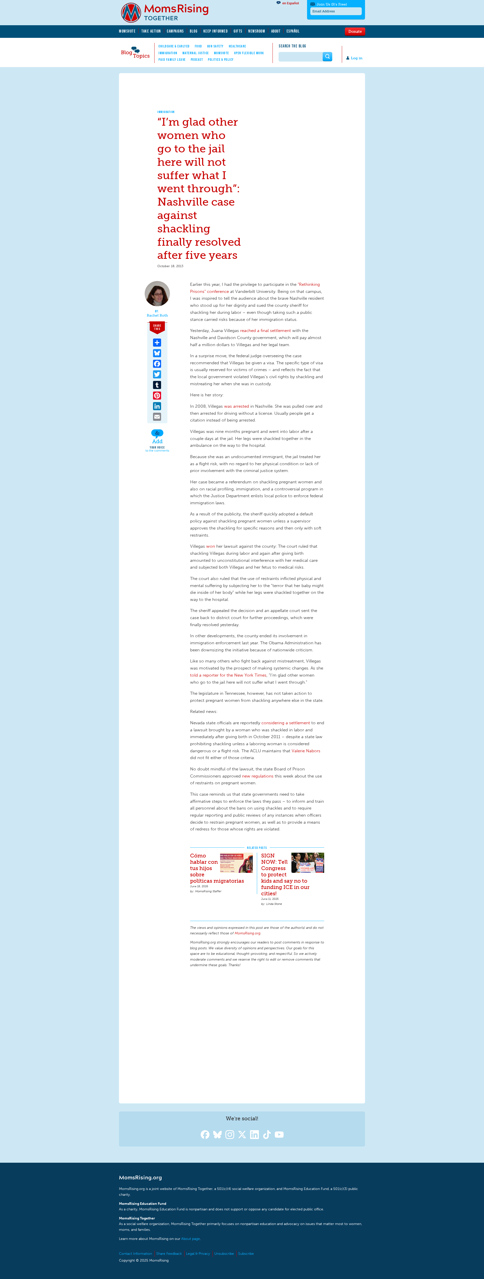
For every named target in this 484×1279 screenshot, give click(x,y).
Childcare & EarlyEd (174, 46)
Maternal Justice (196, 53)
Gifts (238, 31)
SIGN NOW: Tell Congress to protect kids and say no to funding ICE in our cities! (285, 874)
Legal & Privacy (198, 1254)
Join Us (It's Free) (332, 4)
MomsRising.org (168, 12)
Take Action (151, 31)
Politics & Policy (221, 60)
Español (293, 31)
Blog (193, 31)
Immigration (168, 53)
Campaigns (175, 31)
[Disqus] (257, 1034)
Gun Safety (215, 46)
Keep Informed (215, 31)
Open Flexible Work (249, 53)
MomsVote (127, 31)
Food (198, 46)
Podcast (197, 60)
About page (190, 1239)
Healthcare (237, 46)
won (210, 546)
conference (218, 291)
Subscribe (246, 1254)
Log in (356, 58)
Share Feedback (169, 1254)
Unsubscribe (224, 1254)
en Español (290, 3)
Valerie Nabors (306, 750)
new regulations (258, 775)
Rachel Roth (157, 315)
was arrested (236, 406)
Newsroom (256, 31)
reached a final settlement (265, 330)
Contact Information (135, 1254)
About (276, 31)
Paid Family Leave (172, 60)
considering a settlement (285, 722)
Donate (355, 31)
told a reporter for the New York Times (228, 675)
